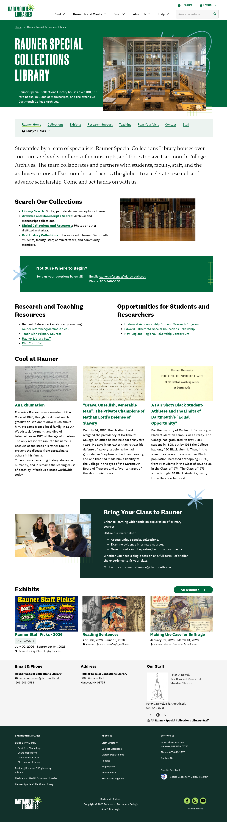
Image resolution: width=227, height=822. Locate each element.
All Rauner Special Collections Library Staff (180, 720)
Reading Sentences (100, 634)
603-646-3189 (155, 708)
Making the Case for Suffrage (177, 634)
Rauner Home (31, 124)
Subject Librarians (112, 748)
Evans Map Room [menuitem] (27, 752)
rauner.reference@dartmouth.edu (122, 276)
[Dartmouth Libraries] (21, 10)
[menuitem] (187, 801)
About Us (139, 14)
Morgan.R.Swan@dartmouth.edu (166, 703)
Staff (186, 124)
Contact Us (167, 758)
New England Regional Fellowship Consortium (156, 334)
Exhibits (75, 124)
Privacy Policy (195, 808)
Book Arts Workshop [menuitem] (29, 748)
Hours (186, 5)
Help (161, 14)
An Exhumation (30, 405)
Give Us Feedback (170, 770)
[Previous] (150, 715)
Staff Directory (110, 742)
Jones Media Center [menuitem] (29, 757)
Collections (55, 124)
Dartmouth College (110, 799)
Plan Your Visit (148, 124)
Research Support (100, 124)
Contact (170, 124)
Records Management (113, 778)
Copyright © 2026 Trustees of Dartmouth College (111, 804)
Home (18, 27)
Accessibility (109, 772)
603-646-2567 (177, 752)
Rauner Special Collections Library (34, 784)
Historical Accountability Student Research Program (161, 324)
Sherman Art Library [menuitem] (29, 762)
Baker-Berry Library (25, 742)
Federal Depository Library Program (188, 776)
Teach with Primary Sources (41, 334)
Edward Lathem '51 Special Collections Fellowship (159, 329)
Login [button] (207, 5)
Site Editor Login (110, 809)
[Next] (165, 715)
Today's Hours (36, 131)
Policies (106, 760)
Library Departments (113, 754)
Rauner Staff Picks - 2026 (38, 634)
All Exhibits (190, 590)
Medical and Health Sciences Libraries (36, 778)
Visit (117, 14)
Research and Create (87, 14)
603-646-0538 (110, 281)
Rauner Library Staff (36, 338)
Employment (109, 766)
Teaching (125, 124)
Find (58, 14)
